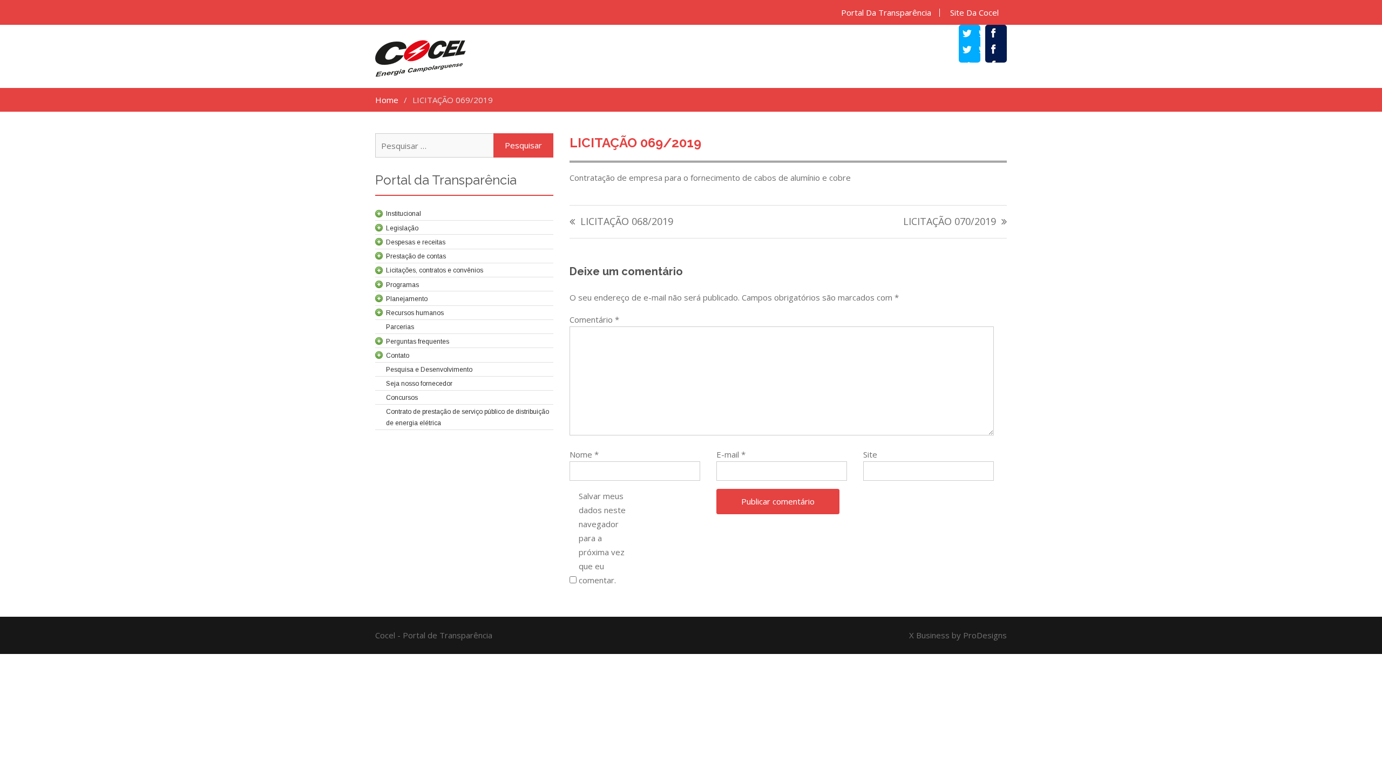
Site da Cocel (974, 13)
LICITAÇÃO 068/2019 (626, 222)
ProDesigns (985, 635)
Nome (584, 454)
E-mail (731, 454)
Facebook (1001, 51)
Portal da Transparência (886, 13)
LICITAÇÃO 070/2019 (949, 222)
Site (870, 454)
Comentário (594, 319)
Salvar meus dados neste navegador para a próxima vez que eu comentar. (602, 537)
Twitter (975, 51)
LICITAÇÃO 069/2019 (635, 143)
